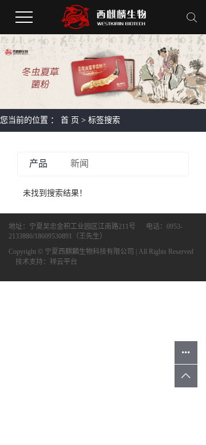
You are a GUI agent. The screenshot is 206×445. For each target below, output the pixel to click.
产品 (38, 163)
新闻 (79, 163)
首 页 (70, 120)
